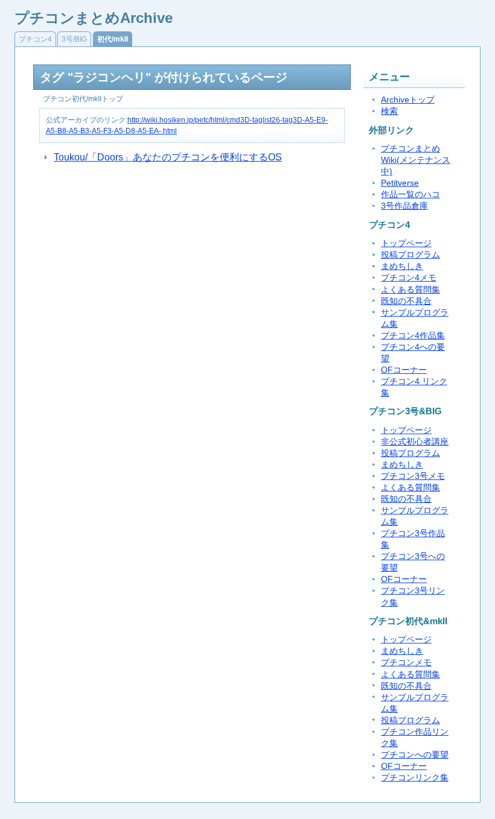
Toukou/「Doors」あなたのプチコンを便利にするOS (168, 157)
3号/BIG (74, 39)
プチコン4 (35, 39)
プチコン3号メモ (413, 476)
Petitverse (400, 183)
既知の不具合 (406, 301)
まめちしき (402, 266)
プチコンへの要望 (415, 754)
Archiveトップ (408, 99)
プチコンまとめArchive (93, 18)
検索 (389, 111)
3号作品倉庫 (404, 205)
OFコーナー (404, 370)
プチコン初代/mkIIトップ (83, 99)
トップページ (406, 243)
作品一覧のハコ (410, 194)
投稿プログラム (410, 254)
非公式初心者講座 (415, 441)
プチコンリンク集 (415, 777)
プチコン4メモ (408, 277)
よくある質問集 (410, 289)
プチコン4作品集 (413, 335)
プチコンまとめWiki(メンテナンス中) (415, 160)
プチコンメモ (406, 662)
